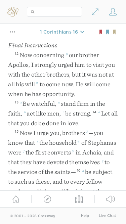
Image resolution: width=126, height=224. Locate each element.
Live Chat (107, 216)
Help (85, 216)
